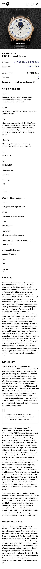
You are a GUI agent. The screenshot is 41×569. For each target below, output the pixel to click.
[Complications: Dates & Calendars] (37, 4)
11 (36, 77)
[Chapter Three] (32, 4)
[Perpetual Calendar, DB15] (27, 4)
